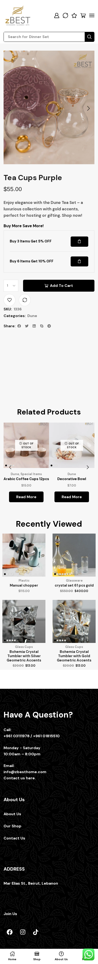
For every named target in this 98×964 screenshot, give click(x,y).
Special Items (30, 500)
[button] (56, 15)
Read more (25, 522)
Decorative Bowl (73, 504)
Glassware (74, 606)
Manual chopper (24, 611)
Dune (32, 343)
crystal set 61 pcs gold (74, 611)
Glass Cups (24, 672)
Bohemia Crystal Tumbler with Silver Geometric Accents (24, 681)
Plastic (24, 606)
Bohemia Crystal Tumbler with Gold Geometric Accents (74, 681)
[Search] (89, 37)
